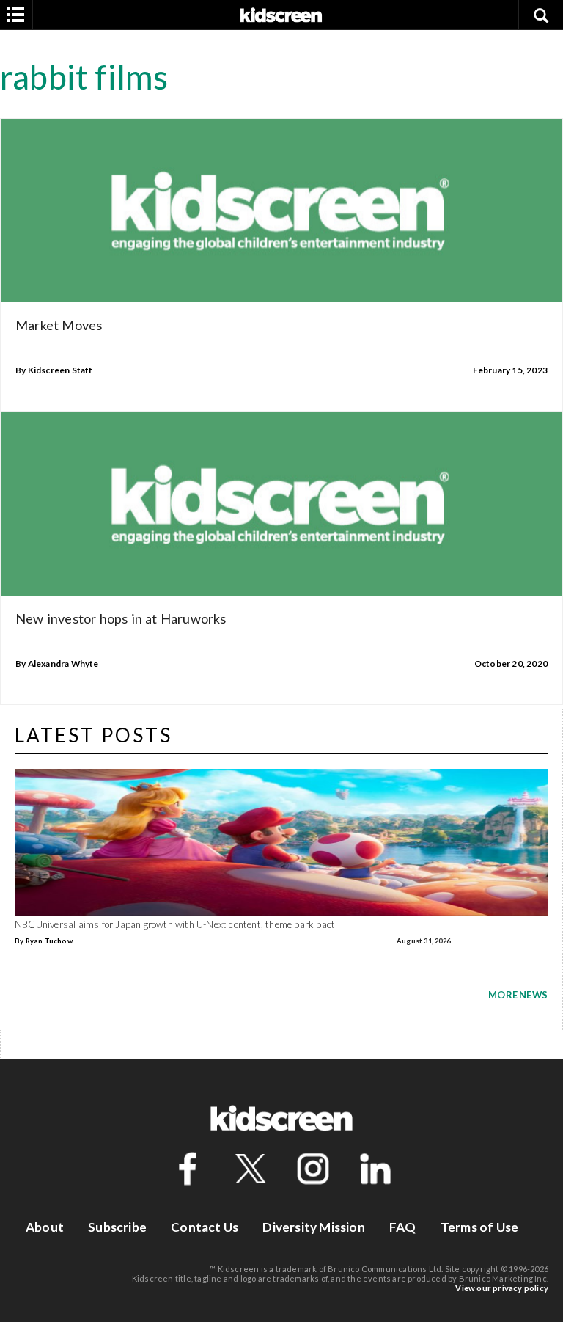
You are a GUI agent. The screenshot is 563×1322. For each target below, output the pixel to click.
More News (518, 995)
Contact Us (204, 1227)
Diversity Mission (313, 1227)
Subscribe (117, 1227)
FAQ (402, 1227)
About (45, 1227)
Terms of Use (479, 1227)
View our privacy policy (501, 1288)
